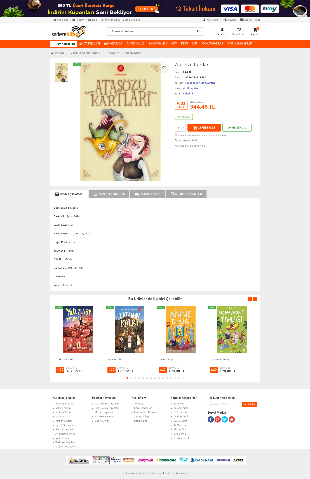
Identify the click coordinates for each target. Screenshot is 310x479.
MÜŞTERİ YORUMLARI (186, 194)
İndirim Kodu (112, 20)
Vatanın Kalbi (114, 359)
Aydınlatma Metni (65, 434)
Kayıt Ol (230, 20)
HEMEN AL (238, 128)
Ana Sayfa (62, 20)
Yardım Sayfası (63, 421)
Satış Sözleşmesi (64, 429)
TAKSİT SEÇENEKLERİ (109, 194)
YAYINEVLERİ (91, 43)
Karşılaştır (221, 135)
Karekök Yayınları (104, 416)
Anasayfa (58, 53)
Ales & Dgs (179, 429)
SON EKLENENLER (240, 43)
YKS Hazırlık (180, 412)
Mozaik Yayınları (104, 412)
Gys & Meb (179, 434)
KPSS (184, 43)
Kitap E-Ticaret (151, 473)
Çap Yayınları (102, 421)
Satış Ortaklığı (132, 20)
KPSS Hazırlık (181, 416)
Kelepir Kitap (181, 408)
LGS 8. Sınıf (180, 421)
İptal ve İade (62, 438)
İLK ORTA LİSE (158, 43)
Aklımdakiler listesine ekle (190, 146)
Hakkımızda (62, 416)
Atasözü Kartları (133, 53)
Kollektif (188, 93)
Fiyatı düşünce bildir (186, 140)
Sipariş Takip (141, 416)
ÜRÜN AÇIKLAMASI (69, 194)
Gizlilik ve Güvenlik (66, 446)
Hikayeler (192, 88)
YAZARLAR (115, 43)
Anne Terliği (166, 359)
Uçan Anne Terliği (220, 359)
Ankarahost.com (132, 473)
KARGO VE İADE (147, 194)
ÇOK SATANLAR (212, 43)
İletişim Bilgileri (64, 403)
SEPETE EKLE (204, 128)
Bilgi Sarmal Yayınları (107, 408)
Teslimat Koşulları (65, 442)
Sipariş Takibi (250, 20)
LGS (195, 43)
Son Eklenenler (143, 408)
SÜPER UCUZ (135, 43)
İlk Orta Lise (180, 425)
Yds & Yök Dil (181, 438)
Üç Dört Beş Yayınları (107, 403)
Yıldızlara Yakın (64, 359)
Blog (94, 20)
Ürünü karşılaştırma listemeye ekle (194, 135)
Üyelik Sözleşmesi (65, 425)
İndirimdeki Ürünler (145, 412)
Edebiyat (178, 403)
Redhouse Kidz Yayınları (200, 83)
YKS (174, 43)
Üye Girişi (210, 20)
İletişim (79, 20)
